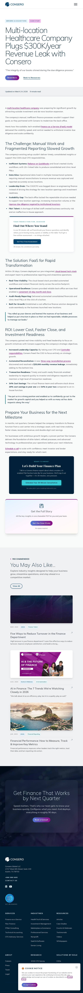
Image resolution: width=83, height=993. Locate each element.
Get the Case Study (41, 523)
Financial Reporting (34, 734)
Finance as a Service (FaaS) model (56, 126)
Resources (63, 913)
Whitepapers (62, 941)
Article (23, 627)
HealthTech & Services (40, 919)
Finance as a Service (13, 919)
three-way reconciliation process (56, 361)
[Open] (75, 4)
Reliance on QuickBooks (38, 163)
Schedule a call (12, 448)
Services (10, 913)
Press (7, 965)
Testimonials (62, 932)
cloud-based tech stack (66, 271)
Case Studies (62, 924)
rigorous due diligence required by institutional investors (34, 204)
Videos (59, 937)
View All (16, 586)
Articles (60, 919)
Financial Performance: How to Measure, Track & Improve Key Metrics (39, 742)
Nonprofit (34, 937)
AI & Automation (41, 682)
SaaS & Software (37, 941)
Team (7, 970)
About (8, 955)
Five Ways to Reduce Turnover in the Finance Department (37, 635)
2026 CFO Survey (38, 961)
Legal (7, 974)
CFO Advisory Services (14, 937)
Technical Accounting (13, 932)
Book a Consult (41, 820)
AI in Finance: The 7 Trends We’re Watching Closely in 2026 (37, 690)
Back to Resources (31, 78)
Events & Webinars (27, 682)
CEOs (59, 961)
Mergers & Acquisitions (16, 21)
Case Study (35, 21)
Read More (12, 78)
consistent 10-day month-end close (35, 292)
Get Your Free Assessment (27, 242)
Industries (37, 913)
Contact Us (11, 881)
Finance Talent (33, 627)
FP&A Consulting (12, 928)
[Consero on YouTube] (10, 886)
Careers (8, 961)
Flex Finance (10, 924)
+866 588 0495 (11, 877)
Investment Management (41, 924)
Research (36, 955)
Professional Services (39, 932)
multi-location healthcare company (23, 108)
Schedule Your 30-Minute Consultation (41, 483)
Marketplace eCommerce (41, 928)
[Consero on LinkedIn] (6, 886)
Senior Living (36, 945)
